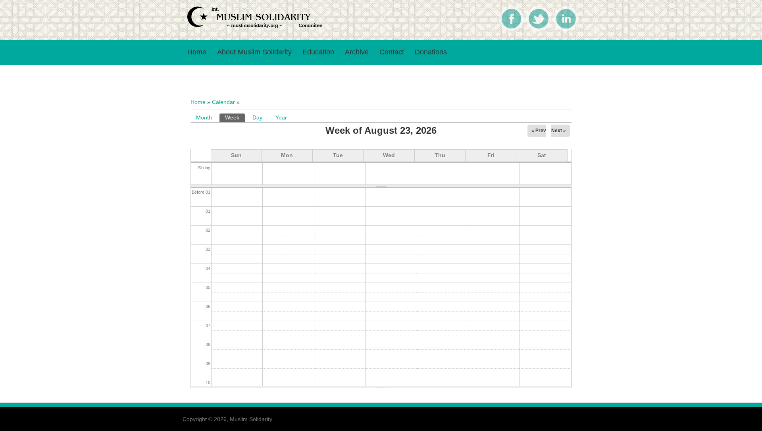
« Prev (538, 130)
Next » (558, 130)
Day (257, 117)
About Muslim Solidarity (254, 52)
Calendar (223, 102)
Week (235, 117)
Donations (431, 52)
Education (318, 52)
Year (281, 117)
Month (204, 117)
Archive (357, 52)
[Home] (256, 27)
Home (196, 52)
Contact (391, 52)
